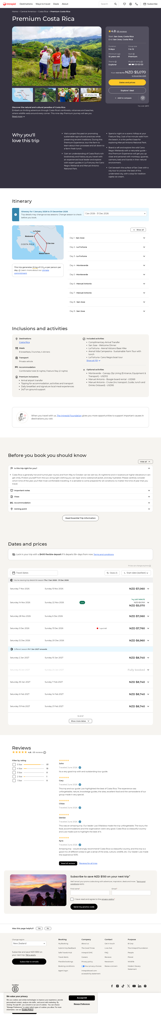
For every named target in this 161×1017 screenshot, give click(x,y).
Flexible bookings (65, 962)
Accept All (82, 998)
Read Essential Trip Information (80, 518)
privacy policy (108, 899)
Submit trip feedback (67, 948)
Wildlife (131, 962)
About (65, 4)
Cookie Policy (27, 1010)
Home (15, 11)
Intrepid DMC (87, 953)
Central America (28, 11)
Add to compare (124, 98)
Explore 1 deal (127, 90)
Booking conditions (66, 966)
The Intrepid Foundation (138, 948)
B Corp (130, 944)
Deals (56, 4)
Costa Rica (43, 11)
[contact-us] (137, 4)
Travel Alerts (63, 957)
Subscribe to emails (29, 961)
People (131, 953)
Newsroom (109, 962)
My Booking (63, 944)
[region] (50, 1003)
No (48, 928)
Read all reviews (68, 863)
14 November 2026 (139, 76)
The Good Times (88, 948)
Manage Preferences (82, 1004)
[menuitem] (9, 4)
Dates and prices (127, 82)
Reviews (108, 957)
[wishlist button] (142, 97)
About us (85, 944)
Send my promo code (84, 907)
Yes (39, 928)
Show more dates (78, 721)
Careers (85, 957)
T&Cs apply (31, 955)
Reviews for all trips (88, 863)
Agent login (63, 971)
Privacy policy (87, 962)
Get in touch (110, 944)
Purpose (132, 939)
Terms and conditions (104, 554)
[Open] (44, 752)
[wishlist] (125, 4)
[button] (57, 56)
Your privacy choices (93, 966)
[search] (106, 4)
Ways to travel (43, 4)
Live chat (108, 948)
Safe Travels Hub (65, 953)
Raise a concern (111, 966)
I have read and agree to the (94, 899)
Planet (130, 957)
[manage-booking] (131, 4)
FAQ (106, 953)
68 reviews (122, 31)
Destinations (26, 4)
